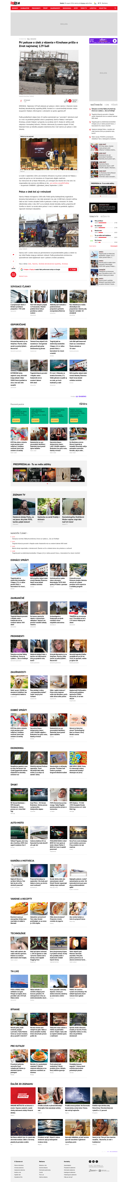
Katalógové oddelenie (69, 1172)
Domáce (15, 8)
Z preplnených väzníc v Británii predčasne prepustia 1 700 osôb (18, 307)
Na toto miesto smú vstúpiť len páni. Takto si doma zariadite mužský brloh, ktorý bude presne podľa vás (38, 1032)
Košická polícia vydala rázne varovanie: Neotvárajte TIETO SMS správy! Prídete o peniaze (58, 581)
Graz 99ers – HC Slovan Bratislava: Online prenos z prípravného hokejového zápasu (38, 806)
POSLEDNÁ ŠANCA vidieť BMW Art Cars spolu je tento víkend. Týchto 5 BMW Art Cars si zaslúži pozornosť (58, 845)
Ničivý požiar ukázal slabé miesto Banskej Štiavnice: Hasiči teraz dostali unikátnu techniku (39, 581)
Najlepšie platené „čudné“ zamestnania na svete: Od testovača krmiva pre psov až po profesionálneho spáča (78, 883)
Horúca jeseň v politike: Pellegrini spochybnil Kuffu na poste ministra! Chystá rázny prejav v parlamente (107, 282)
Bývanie (15, 1009)
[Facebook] (90, 1161)
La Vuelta (52, 811)
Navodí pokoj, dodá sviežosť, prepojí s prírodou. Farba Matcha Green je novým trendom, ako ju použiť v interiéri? (19, 1032)
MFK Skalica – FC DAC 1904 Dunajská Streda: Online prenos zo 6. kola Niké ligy (78, 806)
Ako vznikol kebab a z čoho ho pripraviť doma (77, 918)
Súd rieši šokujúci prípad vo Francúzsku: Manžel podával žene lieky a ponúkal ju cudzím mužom (38, 309)
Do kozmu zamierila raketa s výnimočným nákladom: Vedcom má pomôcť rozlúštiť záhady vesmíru (38, 620)
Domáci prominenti (34, 662)
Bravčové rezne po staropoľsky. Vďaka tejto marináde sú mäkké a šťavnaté (19, 920)
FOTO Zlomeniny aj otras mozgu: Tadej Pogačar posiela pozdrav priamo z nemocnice (58, 806)
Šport (45, 8)
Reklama (42, 1161)
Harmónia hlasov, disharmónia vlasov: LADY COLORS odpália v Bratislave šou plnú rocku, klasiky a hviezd (58, 446)
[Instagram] (93, 1161)
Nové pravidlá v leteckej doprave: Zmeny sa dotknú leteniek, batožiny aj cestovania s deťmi (58, 993)
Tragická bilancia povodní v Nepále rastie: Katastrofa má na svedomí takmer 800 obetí (39, 543)
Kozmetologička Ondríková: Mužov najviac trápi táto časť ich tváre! (73, 519)
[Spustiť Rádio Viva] (103, 39)
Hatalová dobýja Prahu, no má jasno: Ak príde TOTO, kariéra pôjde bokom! (23, 519)
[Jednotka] (91, 231)
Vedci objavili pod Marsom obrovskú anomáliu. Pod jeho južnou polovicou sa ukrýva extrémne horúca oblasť (78, 955)
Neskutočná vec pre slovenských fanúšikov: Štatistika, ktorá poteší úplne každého (38, 445)
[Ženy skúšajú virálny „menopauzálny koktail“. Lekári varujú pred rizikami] (39, 681)
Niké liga (13, 813)
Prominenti (36, 8)
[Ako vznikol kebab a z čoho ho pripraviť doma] (78, 908)
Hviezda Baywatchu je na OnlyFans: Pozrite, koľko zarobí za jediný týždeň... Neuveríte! (58, 657)
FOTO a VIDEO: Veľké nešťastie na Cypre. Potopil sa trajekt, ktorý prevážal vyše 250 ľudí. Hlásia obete (18, 994)
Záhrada (71, 1072)
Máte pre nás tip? (68, 1177)
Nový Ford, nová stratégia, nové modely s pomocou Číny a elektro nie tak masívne (78, 844)
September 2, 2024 (56, 185)
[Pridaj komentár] (13, 255)
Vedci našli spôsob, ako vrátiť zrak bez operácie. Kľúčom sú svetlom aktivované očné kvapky (19, 954)
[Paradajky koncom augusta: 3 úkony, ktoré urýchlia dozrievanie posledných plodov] (78, 1055)
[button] (69, 100)
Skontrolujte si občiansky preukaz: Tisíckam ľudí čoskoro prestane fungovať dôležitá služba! (58, 769)
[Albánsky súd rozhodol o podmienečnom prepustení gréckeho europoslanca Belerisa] (58, 296)
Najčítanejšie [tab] (97, 105)
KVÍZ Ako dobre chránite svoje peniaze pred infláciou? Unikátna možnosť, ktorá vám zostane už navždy (19, 446)
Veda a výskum (14, 960)
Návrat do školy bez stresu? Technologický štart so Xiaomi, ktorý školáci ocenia (77, 731)
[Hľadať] (115, 8)
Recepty (12, 1074)
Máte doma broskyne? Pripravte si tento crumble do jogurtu (57, 919)
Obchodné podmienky (45, 1170)
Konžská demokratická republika (50, 264)
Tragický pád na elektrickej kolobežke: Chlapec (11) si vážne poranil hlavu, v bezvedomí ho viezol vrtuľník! (46, 553)
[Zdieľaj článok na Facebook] (13, 261)
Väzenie (35, 264)
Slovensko (32, 811)
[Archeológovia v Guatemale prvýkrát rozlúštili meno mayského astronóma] (58, 607)
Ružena (83, 3)
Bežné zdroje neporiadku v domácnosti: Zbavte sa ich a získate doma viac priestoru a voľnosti (42, 548)
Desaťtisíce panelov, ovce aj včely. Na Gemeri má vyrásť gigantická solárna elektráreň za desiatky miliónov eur (19, 770)
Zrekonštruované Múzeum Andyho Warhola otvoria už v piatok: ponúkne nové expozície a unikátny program (78, 582)
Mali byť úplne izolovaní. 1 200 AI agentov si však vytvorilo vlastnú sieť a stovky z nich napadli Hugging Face (38, 955)
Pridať (74, 269)
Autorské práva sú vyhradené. (96, 1167)
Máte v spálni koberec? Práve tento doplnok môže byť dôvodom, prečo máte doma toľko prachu (58, 693)
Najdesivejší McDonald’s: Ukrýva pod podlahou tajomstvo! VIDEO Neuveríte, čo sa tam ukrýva (78, 694)
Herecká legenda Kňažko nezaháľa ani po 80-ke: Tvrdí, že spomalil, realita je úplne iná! (78, 657)
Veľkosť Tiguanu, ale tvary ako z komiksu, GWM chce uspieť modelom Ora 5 (19, 843)
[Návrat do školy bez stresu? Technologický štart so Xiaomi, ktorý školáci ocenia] (78, 719)
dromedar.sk (53, 624)
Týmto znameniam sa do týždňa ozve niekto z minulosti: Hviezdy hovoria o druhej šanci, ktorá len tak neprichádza (107, 208)
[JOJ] (91, 226)
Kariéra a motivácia (22, 860)
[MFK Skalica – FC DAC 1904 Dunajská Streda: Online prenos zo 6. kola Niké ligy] (78, 794)
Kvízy (76, 8)
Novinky (13, 847)
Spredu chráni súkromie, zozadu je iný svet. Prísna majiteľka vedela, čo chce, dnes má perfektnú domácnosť (78, 1032)
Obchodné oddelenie (69, 1170)
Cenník (41, 1172)
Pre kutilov (18, 1045)
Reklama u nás (42, 1165)
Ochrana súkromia (18, 1167)
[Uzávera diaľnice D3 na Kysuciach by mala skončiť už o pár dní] (39, 832)
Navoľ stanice (92, 246)
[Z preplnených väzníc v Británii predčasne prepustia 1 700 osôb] (19, 296)
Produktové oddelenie (69, 1167)
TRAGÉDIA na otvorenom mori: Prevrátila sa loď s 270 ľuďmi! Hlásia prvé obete (78, 619)
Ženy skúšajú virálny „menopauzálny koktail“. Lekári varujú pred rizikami (38, 693)
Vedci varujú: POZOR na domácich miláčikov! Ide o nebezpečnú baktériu (19, 692)
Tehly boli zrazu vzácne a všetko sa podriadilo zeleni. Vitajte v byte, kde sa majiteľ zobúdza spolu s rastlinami (58, 1032)
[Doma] (91, 236)
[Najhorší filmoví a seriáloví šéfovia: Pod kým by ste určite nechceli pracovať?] (19, 870)
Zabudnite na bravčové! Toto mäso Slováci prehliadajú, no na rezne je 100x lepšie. (38, 920)
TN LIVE (15, 971)
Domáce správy (20, 560)
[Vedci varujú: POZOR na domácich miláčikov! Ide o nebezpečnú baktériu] (19, 681)
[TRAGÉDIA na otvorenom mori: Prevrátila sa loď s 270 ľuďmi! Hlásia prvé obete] (94, 272)
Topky (28, 39)
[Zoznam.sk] (94, 1171)
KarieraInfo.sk (33, 887)
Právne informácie (19, 1165)
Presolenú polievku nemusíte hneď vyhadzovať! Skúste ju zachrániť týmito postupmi (18, 1068)
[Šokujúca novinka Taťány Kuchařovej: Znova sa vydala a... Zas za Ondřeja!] (19, 646)
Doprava (32, 847)
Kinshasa (65, 264)
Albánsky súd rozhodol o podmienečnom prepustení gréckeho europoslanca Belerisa (58, 308)
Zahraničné (25, 8)
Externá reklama (43, 1167)
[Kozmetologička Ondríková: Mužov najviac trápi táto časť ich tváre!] (73, 506)
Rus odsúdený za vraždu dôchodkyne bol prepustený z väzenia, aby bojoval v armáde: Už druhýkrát (78, 309)
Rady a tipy (72, 921)
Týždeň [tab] (114, 105)
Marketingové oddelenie (70, 1175)
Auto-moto (17, 822)
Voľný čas (102, 8)
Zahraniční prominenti (16, 660)
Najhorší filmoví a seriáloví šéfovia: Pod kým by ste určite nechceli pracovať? (18, 882)
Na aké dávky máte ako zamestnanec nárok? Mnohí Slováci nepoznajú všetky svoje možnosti (58, 882)
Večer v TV (105, 216)
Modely (71, 849)
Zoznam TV (19, 494)
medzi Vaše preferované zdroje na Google (42, 269)
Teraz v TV (93, 216)
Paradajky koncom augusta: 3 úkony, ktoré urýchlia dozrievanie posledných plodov (77, 1067)
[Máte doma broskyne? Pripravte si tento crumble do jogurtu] (58, 908)
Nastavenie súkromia (19, 1170)
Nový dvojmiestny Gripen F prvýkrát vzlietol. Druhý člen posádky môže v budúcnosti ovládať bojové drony (58, 955)
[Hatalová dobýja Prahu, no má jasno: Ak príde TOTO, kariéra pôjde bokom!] (24, 506)
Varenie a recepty (21, 898)
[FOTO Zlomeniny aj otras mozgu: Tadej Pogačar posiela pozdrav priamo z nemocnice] (58, 794)
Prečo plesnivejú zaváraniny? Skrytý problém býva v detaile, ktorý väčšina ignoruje (58, 1067)
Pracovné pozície (17, 404)
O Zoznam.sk (18, 1161)
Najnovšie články (19, 533)
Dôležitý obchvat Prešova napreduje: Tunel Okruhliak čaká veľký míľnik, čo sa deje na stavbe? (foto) (38, 770)
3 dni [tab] (106, 105)
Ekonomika (67, 8)
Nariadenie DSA (18, 1177)
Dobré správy (19, 710)
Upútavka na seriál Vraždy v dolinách (49, 518)
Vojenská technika (54, 962)
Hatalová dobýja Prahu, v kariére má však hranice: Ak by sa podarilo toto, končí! (38, 657)
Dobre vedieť (14, 452)
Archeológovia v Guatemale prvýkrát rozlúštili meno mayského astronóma (57, 619)
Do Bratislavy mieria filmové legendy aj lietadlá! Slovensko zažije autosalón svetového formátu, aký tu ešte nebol (78, 446)
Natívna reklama (43, 1177)
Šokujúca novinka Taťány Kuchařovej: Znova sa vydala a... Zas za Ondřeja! (35, 539)
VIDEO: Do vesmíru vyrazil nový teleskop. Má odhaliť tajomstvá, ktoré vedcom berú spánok (78, 993)
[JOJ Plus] (91, 241)
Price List (41, 1175)
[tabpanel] (103, 124)
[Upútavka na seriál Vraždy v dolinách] (49, 506)
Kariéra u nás (17, 1172)
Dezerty (52, 923)
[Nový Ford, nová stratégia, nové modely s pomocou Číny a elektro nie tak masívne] (78, 832)
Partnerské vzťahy (104, 204)
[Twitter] (97, 1161)
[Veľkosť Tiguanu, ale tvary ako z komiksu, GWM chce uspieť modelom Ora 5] (19, 832)
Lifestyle (93, 8)
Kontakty (67, 1161)
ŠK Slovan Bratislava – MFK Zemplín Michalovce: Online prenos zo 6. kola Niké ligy (18, 807)
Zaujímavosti (55, 8)
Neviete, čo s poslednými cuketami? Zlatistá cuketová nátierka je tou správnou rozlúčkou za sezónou (38, 1068)
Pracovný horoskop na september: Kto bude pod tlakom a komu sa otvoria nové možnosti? (38, 882)
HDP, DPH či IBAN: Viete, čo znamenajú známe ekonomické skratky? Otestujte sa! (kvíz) (78, 769)
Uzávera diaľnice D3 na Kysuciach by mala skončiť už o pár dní (39, 843)
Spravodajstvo (67, 1165)
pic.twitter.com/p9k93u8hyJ (59, 183)
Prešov (71, 588)
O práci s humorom (15, 887)
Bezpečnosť (33, 962)
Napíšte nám (17, 1175)
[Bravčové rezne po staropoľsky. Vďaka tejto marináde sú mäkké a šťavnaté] (19, 908)
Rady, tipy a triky (54, 887)
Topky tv (84, 8)
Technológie (18, 933)
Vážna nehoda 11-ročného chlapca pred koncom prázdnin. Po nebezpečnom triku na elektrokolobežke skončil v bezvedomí (38, 994)
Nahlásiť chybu (23, 276)
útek (29, 264)
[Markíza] (91, 221)
